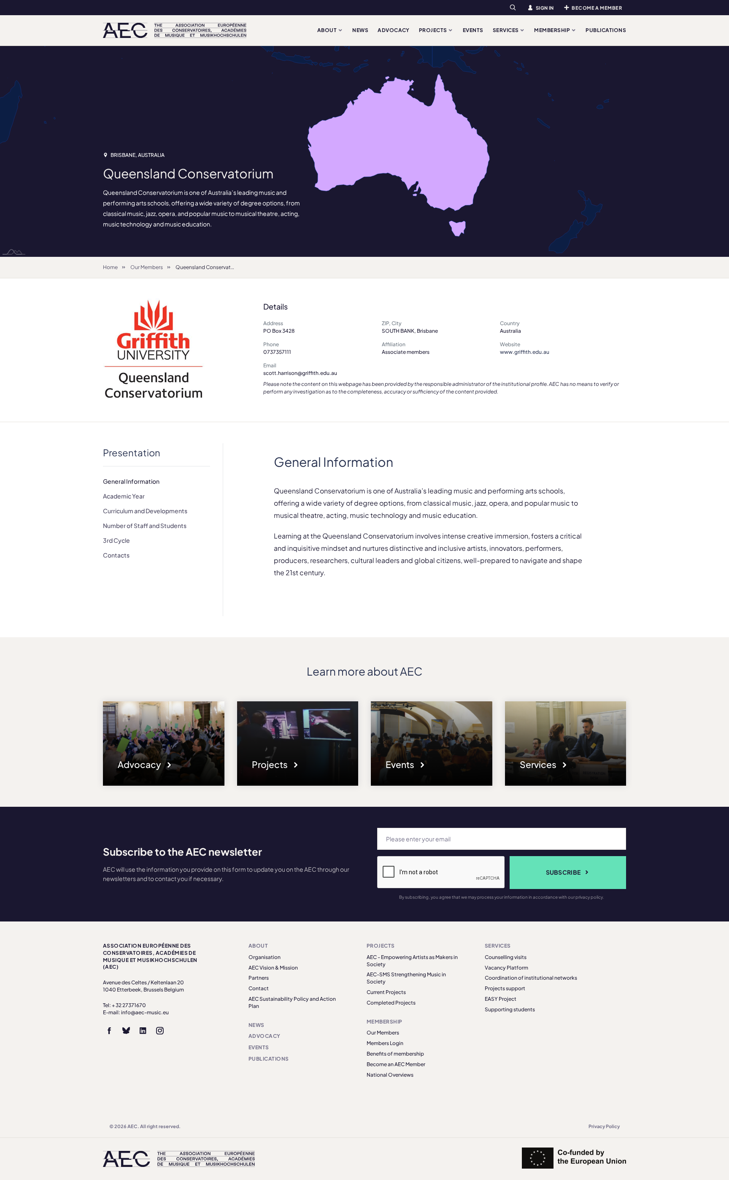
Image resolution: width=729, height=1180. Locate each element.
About (327, 30)
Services (506, 30)
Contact (258, 988)
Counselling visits (505, 957)
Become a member (597, 8)
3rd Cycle (116, 540)
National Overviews (390, 1075)
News (360, 30)
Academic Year (124, 496)
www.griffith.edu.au (524, 352)
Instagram (160, 1030)
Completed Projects (391, 1002)
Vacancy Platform (506, 967)
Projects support (505, 988)
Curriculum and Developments (145, 511)
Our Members (146, 267)
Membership (552, 30)
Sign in (545, 8)
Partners (258, 978)
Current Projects (386, 992)
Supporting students (510, 1009)
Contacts (116, 555)
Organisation (264, 957)
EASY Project (500, 999)
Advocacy (394, 30)
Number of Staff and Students (144, 525)
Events (473, 30)
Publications (606, 30)
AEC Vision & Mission (273, 967)
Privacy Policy (604, 1126)
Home (110, 267)
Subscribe (563, 872)
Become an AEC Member (396, 1064)
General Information (131, 481)
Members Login (385, 1043)
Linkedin (143, 1030)
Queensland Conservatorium (210, 267)
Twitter (126, 1030)
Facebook (109, 1030)
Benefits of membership (395, 1054)
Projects (433, 30)
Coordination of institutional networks (531, 978)
